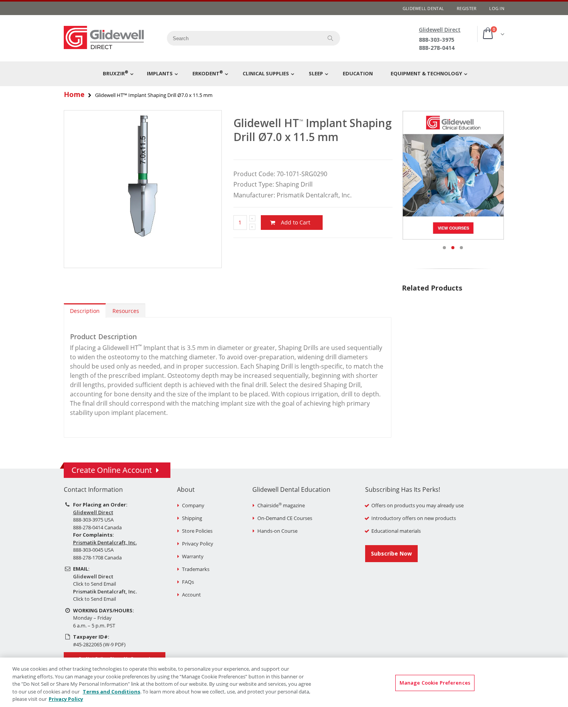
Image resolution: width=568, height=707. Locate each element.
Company (193, 505)
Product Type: (253, 184)
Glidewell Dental (423, 8)
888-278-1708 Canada (97, 557)
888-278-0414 (436, 47)
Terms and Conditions (111, 691)
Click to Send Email (94, 583)
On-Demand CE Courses (284, 518)
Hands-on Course (277, 530)
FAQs (188, 581)
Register (466, 8)
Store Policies (197, 530)
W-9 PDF (114, 644)
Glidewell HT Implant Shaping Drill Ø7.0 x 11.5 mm (312, 130)
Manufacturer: (254, 195)
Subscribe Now (391, 553)
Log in (496, 8)
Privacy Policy (197, 543)
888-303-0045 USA (93, 549)
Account (191, 594)
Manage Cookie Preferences (435, 682)
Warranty (193, 556)
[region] (284, 682)
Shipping (192, 518)
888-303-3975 (436, 39)
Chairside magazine (281, 505)
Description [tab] (85, 310)
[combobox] (242, 38)
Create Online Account (111, 470)
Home (74, 94)
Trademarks (195, 569)
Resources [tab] (125, 310)
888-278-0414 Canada (97, 527)
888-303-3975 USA (93, 519)
